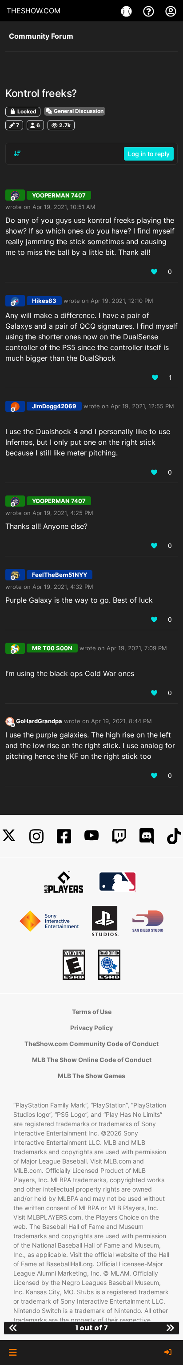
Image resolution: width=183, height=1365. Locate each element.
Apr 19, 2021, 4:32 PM (62, 586)
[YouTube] (91, 836)
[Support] (149, 10)
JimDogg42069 (54, 406)
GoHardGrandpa (39, 721)
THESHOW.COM (33, 10)
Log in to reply (149, 153)
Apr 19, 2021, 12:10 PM (122, 300)
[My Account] (170, 10)
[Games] (127, 10)
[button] (13, 1352)
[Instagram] (36, 836)
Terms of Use (91, 1011)
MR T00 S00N (52, 648)
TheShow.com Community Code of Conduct (91, 1043)
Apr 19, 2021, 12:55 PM (142, 406)
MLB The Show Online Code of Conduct (91, 1059)
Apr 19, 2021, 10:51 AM (63, 206)
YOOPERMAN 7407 (59, 195)
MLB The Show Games (91, 1075)
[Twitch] (119, 836)
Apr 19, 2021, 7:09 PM (137, 648)
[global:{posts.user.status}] (9, 720)
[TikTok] (174, 836)
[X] (9, 836)
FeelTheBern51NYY (59, 574)
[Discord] (146, 836)
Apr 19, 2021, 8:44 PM (121, 721)
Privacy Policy (91, 1027)
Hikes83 (44, 300)
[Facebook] (64, 836)
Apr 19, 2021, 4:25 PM (62, 512)
